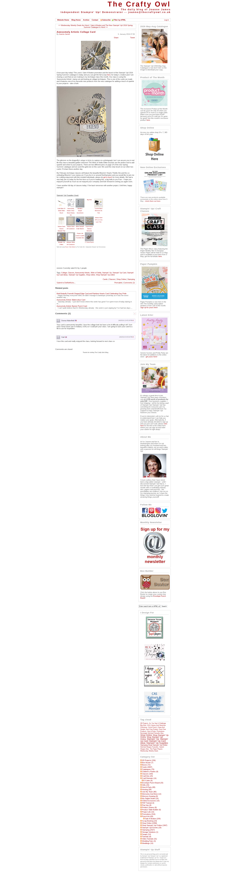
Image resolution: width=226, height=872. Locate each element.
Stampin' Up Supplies (77, 275)
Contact (95, 20)
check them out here (152, 201)
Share (116, 38)
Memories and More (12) (151, 794)
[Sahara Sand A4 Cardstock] (70, 218)
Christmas (143, 727)
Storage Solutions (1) (150, 832)
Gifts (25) (145, 785)
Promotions (160, 731)
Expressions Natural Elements (89, 229)
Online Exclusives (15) (150, 801)
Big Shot (89, 199)
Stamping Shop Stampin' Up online (153, 745)
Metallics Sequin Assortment (80, 211)
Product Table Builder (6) (151, 810)
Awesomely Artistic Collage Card (76, 32)
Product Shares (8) (149, 807)
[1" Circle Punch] (89, 233)
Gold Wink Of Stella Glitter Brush (61, 211)
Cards (105, 279)
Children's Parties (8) (150, 772)
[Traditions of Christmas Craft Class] (154, 245)
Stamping (131, 279)
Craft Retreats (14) (149, 778)
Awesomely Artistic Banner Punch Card (72, 306)
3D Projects (144, 723)
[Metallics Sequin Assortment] (80, 200)
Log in (166, 20)
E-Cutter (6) (148, 780)
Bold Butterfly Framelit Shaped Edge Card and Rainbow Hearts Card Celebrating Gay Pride (91, 294)
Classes (71, 273)
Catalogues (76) (148, 769)
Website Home (63, 20)
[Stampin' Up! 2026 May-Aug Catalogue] (154, 63)
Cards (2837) (147, 767)
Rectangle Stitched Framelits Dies (152, 733)
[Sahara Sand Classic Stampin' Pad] (61, 218)
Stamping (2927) (148, 830)
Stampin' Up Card (119, 273)
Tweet (132, 38)
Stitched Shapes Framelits (149, 747)
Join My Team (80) (149, 792)
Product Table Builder (70, 247)
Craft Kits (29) (147, 776)
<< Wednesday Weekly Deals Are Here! (73, 25)
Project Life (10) (148, 812)
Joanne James (64, 34)
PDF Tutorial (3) (148, 803)
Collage (64, 273)
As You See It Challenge (157, 723)
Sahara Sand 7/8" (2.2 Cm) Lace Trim (98, 220)
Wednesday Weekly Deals (149, 751)
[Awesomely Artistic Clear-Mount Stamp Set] (70, 200)
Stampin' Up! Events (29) (151, 828)
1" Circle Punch (89, 242)
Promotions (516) (148, 814)
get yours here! (151, 357)
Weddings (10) (147, 843)
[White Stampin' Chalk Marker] (80, 218)
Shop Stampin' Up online (105, 275)
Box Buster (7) (147, 763)
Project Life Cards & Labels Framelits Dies (80, 235)
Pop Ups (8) (146, 805)
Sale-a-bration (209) (153, 819)
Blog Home (76, 20)
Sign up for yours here (148, 307)
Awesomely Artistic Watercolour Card (71, 300)
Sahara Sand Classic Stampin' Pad (61, 229)
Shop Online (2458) (149, 823)
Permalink (118, 283)
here (108, 75)
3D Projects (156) (149, 760)
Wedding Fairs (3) (149, 841)
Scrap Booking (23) (149, 821)
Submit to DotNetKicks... (66, 283)
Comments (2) (129, 283)
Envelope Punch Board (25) (152, 783)
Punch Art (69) (147, 816)
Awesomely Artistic (82, 273)
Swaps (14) (146, 834)
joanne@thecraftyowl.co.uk (149, 12)
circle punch (152, 727)
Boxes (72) (146, 765)
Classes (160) (147, 774)
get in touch (107, 177)
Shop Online (121, 279)
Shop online (90, 275)
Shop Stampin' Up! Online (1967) (154, 825)
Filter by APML (120, 20)
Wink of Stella (96, 273)
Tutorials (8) (146, 837)
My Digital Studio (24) (150, 798)
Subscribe (106, 20)
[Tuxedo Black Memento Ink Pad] (98, 200)
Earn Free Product (152, 729)
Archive (86, 20)
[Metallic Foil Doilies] (61, 233)
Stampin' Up (107, 273)
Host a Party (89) (148, 787)
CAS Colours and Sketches (156, 725)
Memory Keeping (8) (150, 796)
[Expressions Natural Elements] (89, 218)
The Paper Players (156, 749)
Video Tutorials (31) (149, 839)
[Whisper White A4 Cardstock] (70, 233)
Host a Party (151, 731)
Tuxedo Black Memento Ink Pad (99, 211)
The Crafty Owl (139, 4)
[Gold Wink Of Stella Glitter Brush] (61, 200)
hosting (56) (146, 789)
